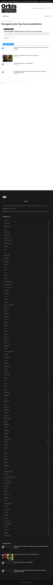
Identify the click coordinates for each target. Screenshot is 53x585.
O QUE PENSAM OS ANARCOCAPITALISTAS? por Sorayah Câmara (23, 31)
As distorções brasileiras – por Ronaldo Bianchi (23, 63)
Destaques (6, 29)
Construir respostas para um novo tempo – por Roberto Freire (26, 55)
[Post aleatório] (47, 16)
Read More (6, 38)
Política (11, 29)
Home (2, 21)
